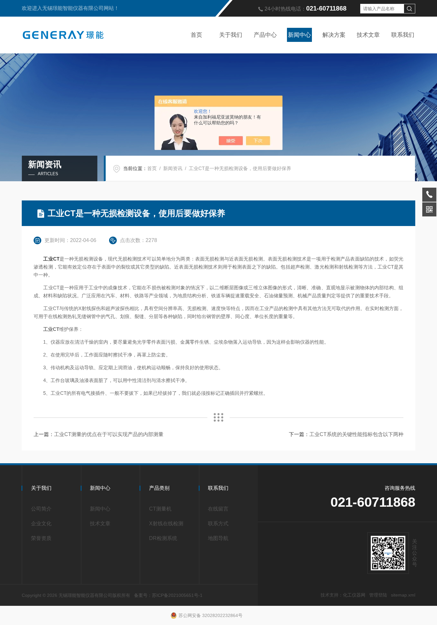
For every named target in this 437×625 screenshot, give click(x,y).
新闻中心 (299, 35)
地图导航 (218, 538)
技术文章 (368, 35)
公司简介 (41, 509)
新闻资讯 (172, 168)
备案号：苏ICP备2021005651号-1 (168, 595)
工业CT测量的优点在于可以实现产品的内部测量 (108, 434)
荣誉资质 (41, 538)
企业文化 (41, 523)
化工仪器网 (354, 595)
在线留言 (218, 509)
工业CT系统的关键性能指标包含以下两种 (356, 434)
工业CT (51, 259)
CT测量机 (160, 509)
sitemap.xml (403, 595)
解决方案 (334, 35)
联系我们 (402, 35)
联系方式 (218, 523)
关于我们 (230, 35)
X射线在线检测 (166, 523)
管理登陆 (378, 595)
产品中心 (265, 35)
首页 (196, 35)
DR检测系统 (163, 538)
